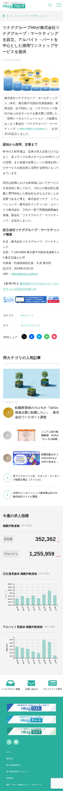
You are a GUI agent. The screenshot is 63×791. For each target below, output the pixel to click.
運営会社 (9, 759)
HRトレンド (27, 315)
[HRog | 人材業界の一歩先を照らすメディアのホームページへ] (14, 5)
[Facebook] (16, 742)
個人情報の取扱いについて (16, 771)
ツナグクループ (31, 325)
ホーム (9, 752)
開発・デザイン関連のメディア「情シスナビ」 (24, 785)
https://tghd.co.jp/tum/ (32, 128)
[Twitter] (9, 742)
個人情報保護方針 (13, 765)
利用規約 (9, 778)
